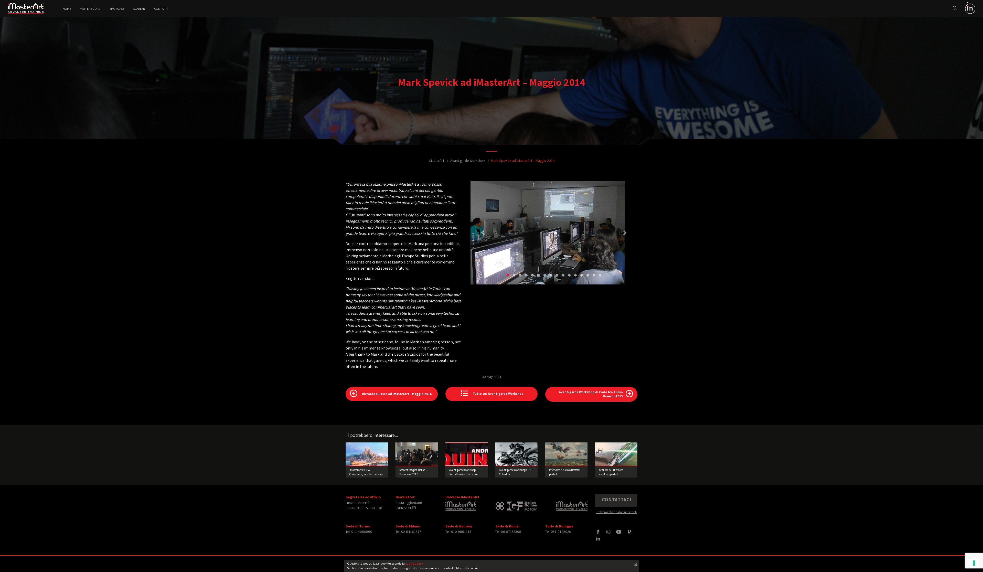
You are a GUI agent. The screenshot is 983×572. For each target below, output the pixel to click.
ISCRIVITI (404, 507)
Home (67, 8)
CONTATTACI (616, 499)
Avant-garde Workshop (467, 160)
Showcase (117, 8)
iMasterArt (436, 160)
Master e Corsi (90, 8)
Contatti (161, 8)
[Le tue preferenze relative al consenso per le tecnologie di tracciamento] (974, 563)
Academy (139, 8)
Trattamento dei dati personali (616, 512)
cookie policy (414, 563)
